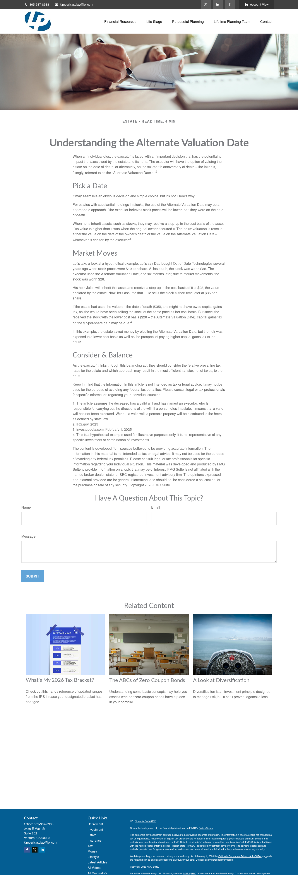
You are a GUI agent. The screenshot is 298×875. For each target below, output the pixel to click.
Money (92, 851)
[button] (120, 21)
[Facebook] (230, 4)
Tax (90, 846)
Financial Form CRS (145, 821)
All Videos (94, 867)
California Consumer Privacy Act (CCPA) (240, 856)
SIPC (193, 873)
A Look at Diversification (221, 680)
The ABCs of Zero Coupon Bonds (147, 680)
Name (26, 507)
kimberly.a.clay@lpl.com (76, 4)
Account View (259, 4)
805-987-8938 (39, 4)
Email (155, 507)
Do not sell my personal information (214, 859)
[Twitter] (206, 4)
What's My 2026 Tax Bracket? (60, 680)
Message (28, 536)
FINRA (186, 873)
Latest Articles (97, 862)
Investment (95, 829)
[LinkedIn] (218, 4)
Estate (92, 835)
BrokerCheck (206, 828)
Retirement (95, 824)
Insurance (94, 840)
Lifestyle (93, 856)
